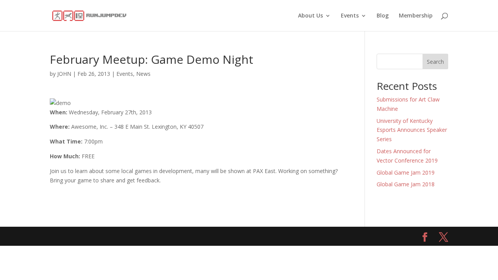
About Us (310, 16)
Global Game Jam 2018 (406, 184)
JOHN (64, 73)
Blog (383, 16)
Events (350, 16)
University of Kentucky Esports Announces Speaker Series (412, 130)
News (143, 73)
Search (435, 61)
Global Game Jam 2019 (406, 172)
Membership (416, 16)
